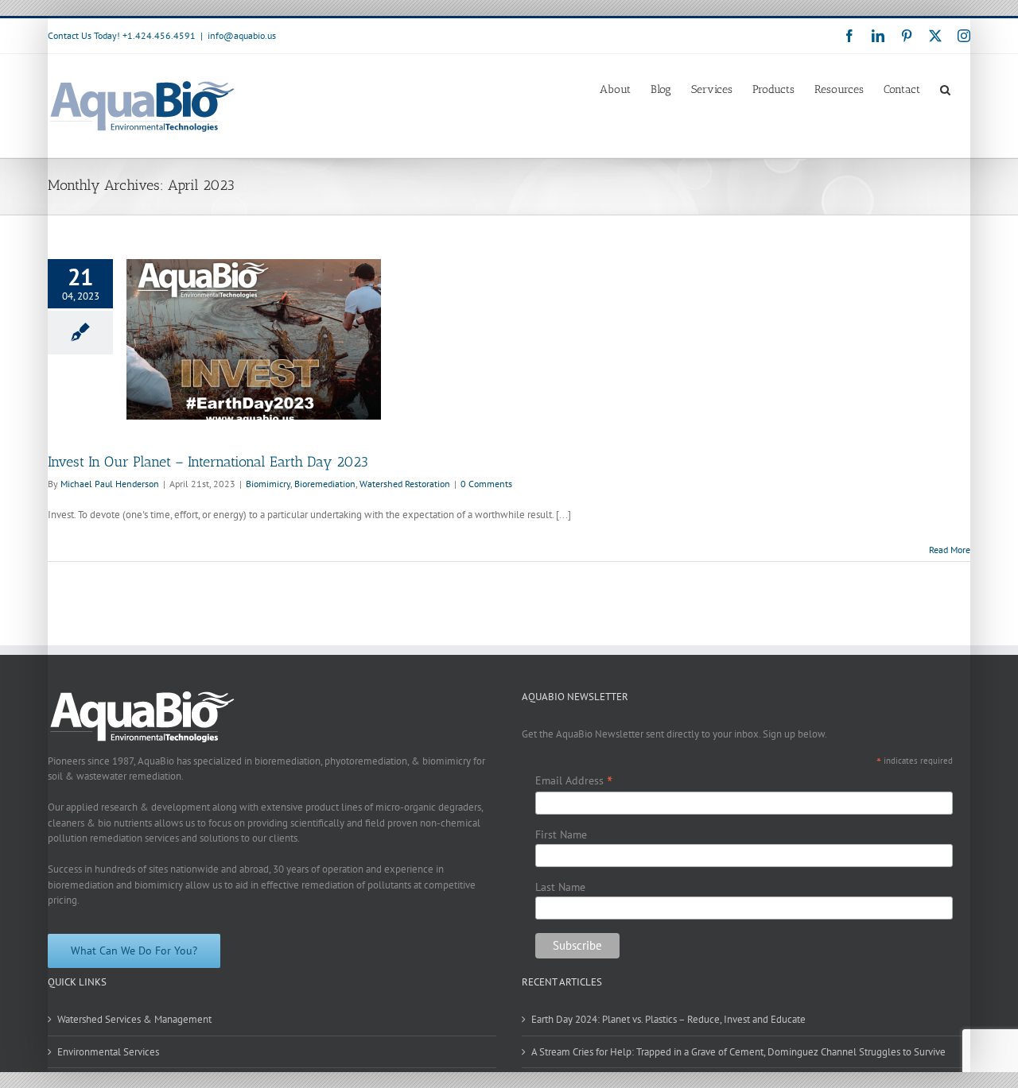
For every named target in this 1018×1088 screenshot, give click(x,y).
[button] (945, 88)
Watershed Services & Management (134, 1019)
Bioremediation (325, 484)
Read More (949, 550)
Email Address (573, 780)
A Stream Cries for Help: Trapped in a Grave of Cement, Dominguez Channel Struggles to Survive (738, 1052)
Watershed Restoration (404, 484)
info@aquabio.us (242, 35)
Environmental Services (108, 1052)
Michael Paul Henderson (109, 484)
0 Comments (486, 484)
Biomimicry (268, 484)
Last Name (560, 887)
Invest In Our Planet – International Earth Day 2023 (208, 461)
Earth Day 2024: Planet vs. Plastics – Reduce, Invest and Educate (668, 1019)
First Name (561, 834)
